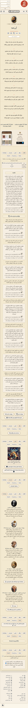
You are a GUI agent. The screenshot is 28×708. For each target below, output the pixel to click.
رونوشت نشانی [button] (9, 414)
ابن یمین (19, 24)
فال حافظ (22, 680)
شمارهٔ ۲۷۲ (14, 28)
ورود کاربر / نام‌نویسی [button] (15, 11)
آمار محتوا (22, 700)
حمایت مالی (22, 699)
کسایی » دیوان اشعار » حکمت (14, 507)
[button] (26, 11)
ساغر (10, 679)
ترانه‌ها (20, 156)
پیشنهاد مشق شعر (14, 486)
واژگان (20, 153)
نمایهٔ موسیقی (21, 682)
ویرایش (8, 211)
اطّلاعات (24, 153)
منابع (10, 697)
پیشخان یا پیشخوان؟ (7, 689)
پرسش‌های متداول (20, 695)
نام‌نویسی (7, 662)
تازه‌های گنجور (21, 687)
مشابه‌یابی (22, 685)
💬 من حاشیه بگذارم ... (10, 657)
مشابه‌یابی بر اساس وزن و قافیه (15, 609)
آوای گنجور (9, 685)
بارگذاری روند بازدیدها (14, 641)
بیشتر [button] (15, 606)
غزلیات (9, 24)
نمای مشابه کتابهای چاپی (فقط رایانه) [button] (15, 417)
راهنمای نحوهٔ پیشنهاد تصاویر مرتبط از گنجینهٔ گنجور (14, 470)
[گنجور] (24, 4)
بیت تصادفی (21, 677)
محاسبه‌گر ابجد (8, 684)
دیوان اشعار (13, 24)
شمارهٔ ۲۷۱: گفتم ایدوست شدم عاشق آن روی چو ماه (7, 125)
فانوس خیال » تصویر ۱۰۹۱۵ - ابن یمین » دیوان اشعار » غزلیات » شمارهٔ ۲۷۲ (14, 462)
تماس (9, 698)
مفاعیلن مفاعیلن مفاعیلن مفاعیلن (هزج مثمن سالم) (13, 163)
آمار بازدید (9, 695)
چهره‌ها (22, 697)
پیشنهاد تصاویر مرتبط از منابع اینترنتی (15, 466)
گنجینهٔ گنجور (8, 682)
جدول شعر (22, 679)
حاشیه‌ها (8, 156)
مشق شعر (10, 153)
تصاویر (15, 153)
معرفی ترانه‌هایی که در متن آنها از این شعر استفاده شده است (14, 624)
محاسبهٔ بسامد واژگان (15, 433)
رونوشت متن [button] (20, 414)
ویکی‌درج (11, 166)
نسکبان (9, 690)
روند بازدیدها (14, 156)
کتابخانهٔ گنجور (8, 680)
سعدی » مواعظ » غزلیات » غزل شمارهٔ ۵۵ (14, 548)
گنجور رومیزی (8, 677)
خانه (23, 675)
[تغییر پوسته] (2, 705)
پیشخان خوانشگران (7, 687)
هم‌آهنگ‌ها (5, 153)
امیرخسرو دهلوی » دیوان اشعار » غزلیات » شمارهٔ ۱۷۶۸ (14, 593)
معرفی (22, 693)
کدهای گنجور (8, 675)
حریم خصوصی (8, 700)
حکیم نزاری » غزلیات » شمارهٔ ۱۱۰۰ (14, 569)
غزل (12, 164)
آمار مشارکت (8, 693)
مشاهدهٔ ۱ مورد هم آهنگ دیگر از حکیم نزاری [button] (15, 581)
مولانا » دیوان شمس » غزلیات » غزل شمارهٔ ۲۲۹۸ (14, 528)
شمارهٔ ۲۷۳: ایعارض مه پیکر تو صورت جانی (21, 125)
